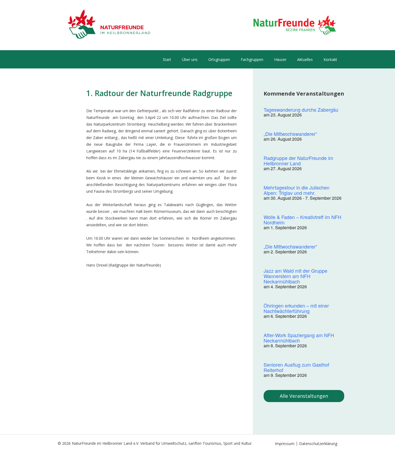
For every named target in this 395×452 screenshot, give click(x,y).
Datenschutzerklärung (318, 443)
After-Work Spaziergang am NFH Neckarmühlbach (299, 337)
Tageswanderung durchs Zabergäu (301, 109)
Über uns (190, 59)
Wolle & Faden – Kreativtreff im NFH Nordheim (302, 219)
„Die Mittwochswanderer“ (290, 133)
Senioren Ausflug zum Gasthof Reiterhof (296, 367)
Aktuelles (305, 59)
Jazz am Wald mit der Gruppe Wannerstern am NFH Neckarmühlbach (295, 276)
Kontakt (330, 59)
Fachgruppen (252, 59)
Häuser (280, 59)
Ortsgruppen (219, 59)
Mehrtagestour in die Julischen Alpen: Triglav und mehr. (296, 190)
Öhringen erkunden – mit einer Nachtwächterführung (296, 308)
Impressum (285, 443)
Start (167, 59)
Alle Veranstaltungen (304, 396)
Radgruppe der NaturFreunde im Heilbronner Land (298, 160)
